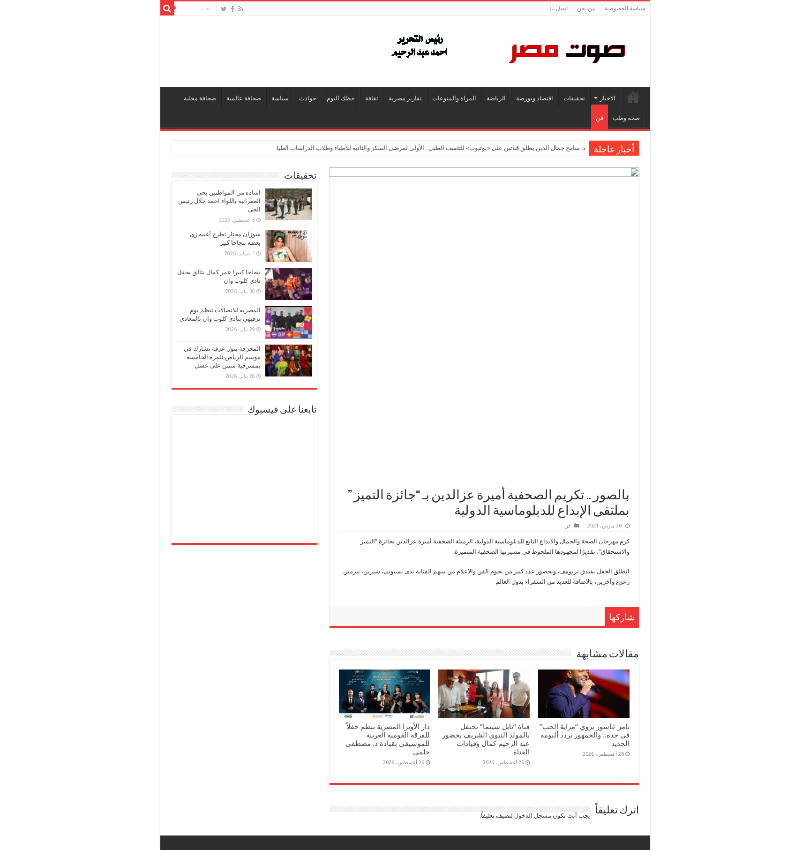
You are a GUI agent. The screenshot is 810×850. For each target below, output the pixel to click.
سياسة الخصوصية (624, 8)
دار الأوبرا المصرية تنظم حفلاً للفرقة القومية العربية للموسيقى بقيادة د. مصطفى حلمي (387, 739)
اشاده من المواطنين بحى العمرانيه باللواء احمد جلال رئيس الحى (219, 201)
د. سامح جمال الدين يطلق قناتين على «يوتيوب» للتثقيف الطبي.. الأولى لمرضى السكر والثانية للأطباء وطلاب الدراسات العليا (431, 147)
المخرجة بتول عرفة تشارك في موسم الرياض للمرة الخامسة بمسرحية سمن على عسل (222, 357)
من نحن (586, 8)
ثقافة (371, 98)
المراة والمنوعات (454, 98)
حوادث (307, 98)
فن (599, 117)
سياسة (280, 98)
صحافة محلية (200, 98)
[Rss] (240, 9)
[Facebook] (232, 9)
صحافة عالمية (243, 98)
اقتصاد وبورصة (534, 98)
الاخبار (607, 98)
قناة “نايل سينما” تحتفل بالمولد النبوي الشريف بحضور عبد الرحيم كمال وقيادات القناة (486, 739)
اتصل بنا (558, 8)
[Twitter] (224, 9)
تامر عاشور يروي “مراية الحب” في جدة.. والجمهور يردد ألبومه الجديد (585, 735)
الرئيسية (633, 97)
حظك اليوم (341, 98)
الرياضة (496, 98)
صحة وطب (626, 117)
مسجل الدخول (532, 815)
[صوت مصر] (507, 49)
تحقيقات (574, 98)
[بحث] (167, 8)
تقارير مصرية (405, 98)
